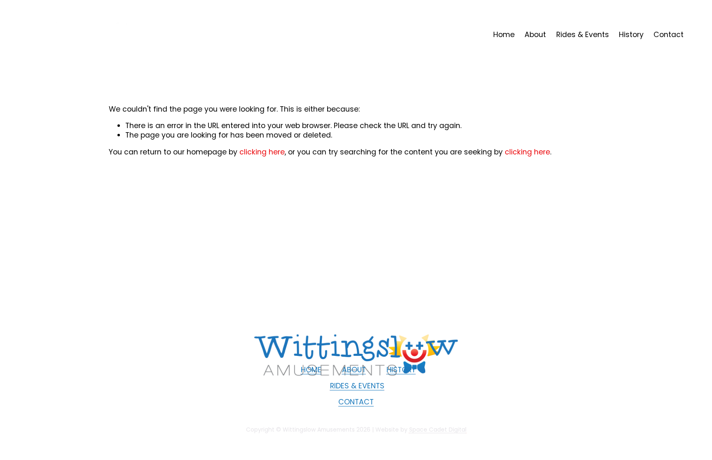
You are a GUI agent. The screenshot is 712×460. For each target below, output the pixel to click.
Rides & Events (582, 35)
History (631, 35)
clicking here (262, 152)
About (535, 35)
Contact (668, 35)
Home (504, 35)
